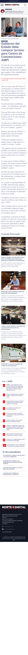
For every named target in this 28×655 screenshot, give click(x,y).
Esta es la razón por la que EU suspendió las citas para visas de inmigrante (15, 415)
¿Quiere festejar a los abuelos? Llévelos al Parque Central (14, 421)
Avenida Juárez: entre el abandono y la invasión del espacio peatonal (16, 445)
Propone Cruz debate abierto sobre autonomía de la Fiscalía (15, 440)
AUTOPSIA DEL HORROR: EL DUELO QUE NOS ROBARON (13, 468)
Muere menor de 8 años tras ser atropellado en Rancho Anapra (14, 434)
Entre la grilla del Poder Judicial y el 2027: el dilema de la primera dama (15, 396)
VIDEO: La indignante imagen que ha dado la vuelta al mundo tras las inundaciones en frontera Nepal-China (15, 427)
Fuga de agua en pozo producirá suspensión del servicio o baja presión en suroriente (14, 402)
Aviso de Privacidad (7, 531)
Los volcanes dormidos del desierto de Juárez (13, 408)
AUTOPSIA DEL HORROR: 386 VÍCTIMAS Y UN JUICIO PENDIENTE (14, 456)
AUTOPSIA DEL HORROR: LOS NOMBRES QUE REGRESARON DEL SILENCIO (13, 462)
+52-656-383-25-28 (8, 526)
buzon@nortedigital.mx (9, 529)
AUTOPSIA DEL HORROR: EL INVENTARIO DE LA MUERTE (11, 474)
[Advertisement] (13, 490)
